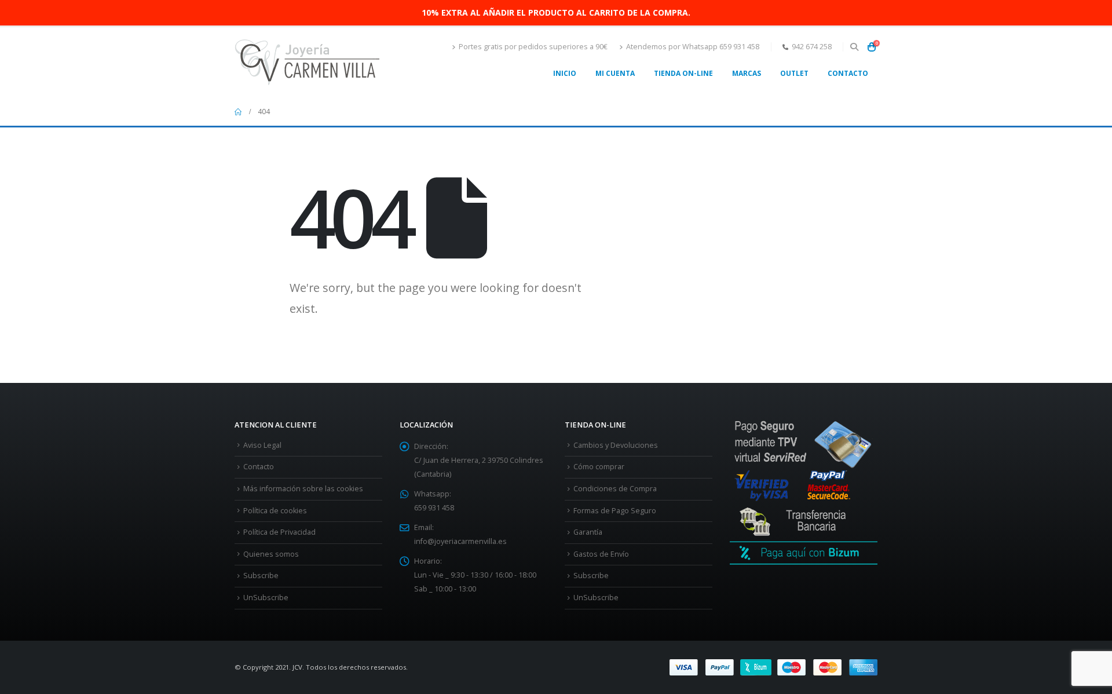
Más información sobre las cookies (303, 489)
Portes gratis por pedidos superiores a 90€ (533, 47)
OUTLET (794, 73)
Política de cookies (275, 511)
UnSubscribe (265, 597)
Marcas (746, 73)
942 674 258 (812, 47)
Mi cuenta (615, 73)
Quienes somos (271, 554)
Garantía (587, 532)
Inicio (564, 73)
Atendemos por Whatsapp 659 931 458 (692, 47)
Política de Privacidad (279, 532)
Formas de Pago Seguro (614, 511)
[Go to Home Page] (238, 112)
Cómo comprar (598, 467)
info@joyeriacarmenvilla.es (460, 541)
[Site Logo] (307, 62)
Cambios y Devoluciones (615, 445)
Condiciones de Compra (615, 489)
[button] (854, 47)
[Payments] (773, 666)
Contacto (848, 73)
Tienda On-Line (683, 73)
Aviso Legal (262, 445)
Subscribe (261, 575)
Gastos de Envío (601, 554)
